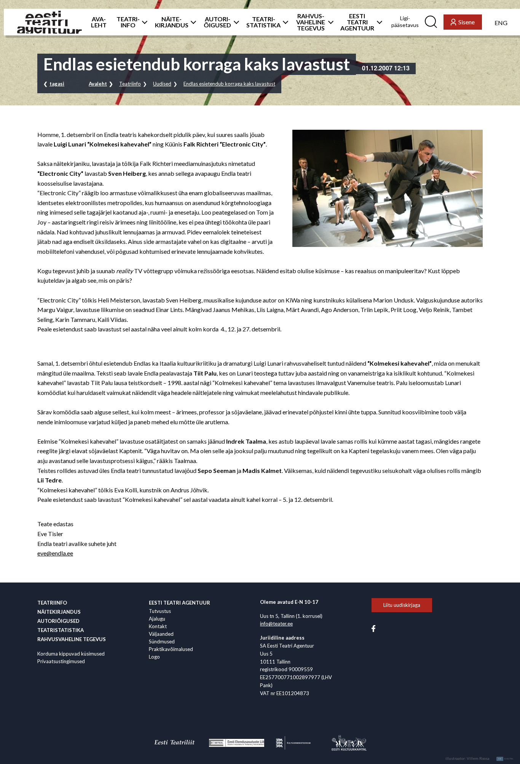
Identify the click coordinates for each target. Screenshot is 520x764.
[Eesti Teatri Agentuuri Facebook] (373, 628)
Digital (506, 759)
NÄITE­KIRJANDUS (171, 22)
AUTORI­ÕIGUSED (217, 22)
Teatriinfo (130, 84)
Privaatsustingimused (61, 661)
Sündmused (162, 641)
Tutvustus (160, 611)
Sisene (466, 21)
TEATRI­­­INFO (128, 22)
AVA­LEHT (99, 22)
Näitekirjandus (59, 612)
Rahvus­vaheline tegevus (71, 639)
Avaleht (98, 84)
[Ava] (142, 22)
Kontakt (158, 626)
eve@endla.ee (55, 553)
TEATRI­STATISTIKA (263, 22)
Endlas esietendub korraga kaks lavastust (229, 84)
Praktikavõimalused (171, 649)
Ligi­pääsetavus (405, 21)
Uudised (162, 84)
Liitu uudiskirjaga (401, 605)
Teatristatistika (60, 630)
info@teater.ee (276, 624)
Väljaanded (161, 634)
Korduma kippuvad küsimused (71, 654)
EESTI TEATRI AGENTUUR (357, 22)
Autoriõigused (58, 621)
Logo (154, 657)
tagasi (56, 84)
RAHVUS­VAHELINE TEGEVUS (310, 22)
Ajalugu (157, 619)
